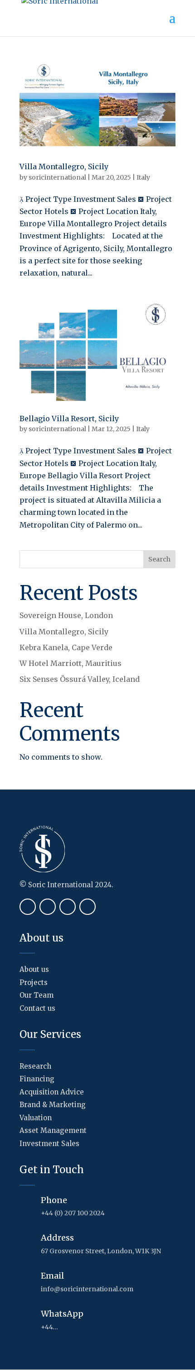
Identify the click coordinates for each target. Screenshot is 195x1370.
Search (159, 559)
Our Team (37, 995)
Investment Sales (49, 1143)
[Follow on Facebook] (28, 907)
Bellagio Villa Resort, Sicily (69, 418)
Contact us (37, 1008)
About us (34, 969)
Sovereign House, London (66, 615)
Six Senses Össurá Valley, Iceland (80, 679)
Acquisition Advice (52, 1092)
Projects (34, 982)
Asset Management (53, 1130)
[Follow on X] (47, 907)
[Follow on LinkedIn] (67, 907)
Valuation (36, 1117)
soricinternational (57, 177)
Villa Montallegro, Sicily (64, 166)
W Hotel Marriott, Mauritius (71, 663)
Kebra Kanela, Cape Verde (66, 647)
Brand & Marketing (53, 1104)
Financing (37, 1079)
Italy (143, 177)
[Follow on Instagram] (87, 907)
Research (35, 1066)
